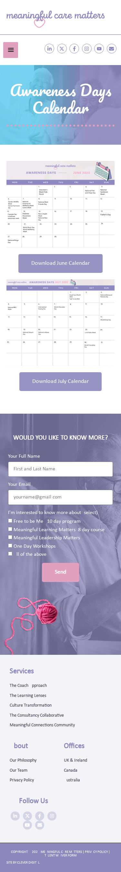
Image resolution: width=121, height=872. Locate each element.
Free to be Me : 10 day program (47, 521)
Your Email (19, 484)
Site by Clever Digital (23, 863)
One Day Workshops (34, 546)
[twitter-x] (62, 48)
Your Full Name (24, 456)
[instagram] (87, 48)
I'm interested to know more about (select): (53, 512)
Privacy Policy (96, 852)
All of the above (30, 554)
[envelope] (112, 48)
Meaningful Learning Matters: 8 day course (59, 529)
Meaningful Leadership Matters (47, 538)
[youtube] (100, 48)
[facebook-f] (75, 48)
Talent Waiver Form (60, 855)
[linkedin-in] (50, 48)
